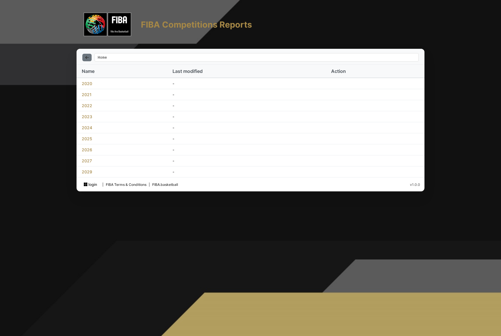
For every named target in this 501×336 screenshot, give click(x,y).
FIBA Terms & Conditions (126, 184)
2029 (87, 171)
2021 (87, 94)
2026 (87, 149)
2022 (87, 105)
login (92, 184)
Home (102, 57)
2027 (87, 160)
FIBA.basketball (165, 184)
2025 (87, 138)
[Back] (87, 57)
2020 (87, 83)
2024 (87, 127)
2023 (87, 116)
